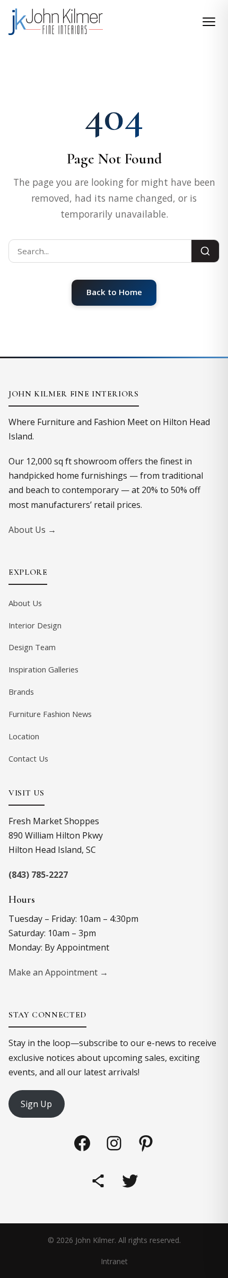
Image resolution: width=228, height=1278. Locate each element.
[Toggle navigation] (209, 21)
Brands (21, 691)
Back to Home (114, 292)
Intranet (114, 1261)
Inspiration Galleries (43, 669)
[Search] (205, 251)
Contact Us (28, 758)
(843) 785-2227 (38, 874)
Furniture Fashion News (50, 714)
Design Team (32, 647)
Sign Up (36, 1104)
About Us (25, 603)
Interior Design (35, 625)
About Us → (32, 530)
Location (23, 736)
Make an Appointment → (58, 972)
